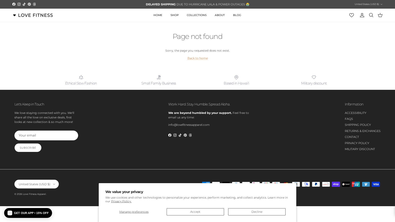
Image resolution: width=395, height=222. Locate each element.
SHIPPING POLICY (358, 125)
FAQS (349, 119)
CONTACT (352, 137)
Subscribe (28, 147)
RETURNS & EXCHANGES (363, 131)
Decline (256, 212)
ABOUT (220, 15)
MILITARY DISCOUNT (360, 149)
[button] (28, 213)
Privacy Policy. (121, 201)
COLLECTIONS (197, 15)
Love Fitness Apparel (34, 194)
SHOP (175, 15)
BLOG (237, 15)
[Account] (361, 15)
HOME (157, 15)
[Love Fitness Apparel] (32, 15)
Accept (195, 212)
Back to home (197, 58)
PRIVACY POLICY (357, 143)
